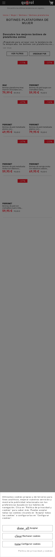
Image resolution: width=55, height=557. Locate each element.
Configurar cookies (27, 544)
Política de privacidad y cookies (35, 551)
